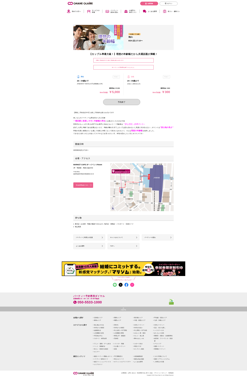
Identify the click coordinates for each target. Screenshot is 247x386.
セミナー (97, 351)
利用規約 (171, 373)
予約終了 (121, 102)
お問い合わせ (132, 373)
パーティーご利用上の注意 (84, 237)
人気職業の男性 (119, 333)
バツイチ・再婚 (119, 343)
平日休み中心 (98, 335)
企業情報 (123, 373)
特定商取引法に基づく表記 (145, 373)
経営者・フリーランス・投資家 (163, 340)
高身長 (116, 338)
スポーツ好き (138, 343)
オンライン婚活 (139, 349)
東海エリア (97, 320)
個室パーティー (159, 346)
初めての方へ (76, 11)
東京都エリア (138, 317)
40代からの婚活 (99, 327)
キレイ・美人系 (139, 335)
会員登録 (150, 3)
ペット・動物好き (99, 346)
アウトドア (157, 343)
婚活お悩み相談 (139, 359)
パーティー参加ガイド (101, 359)
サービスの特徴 (95, 11)
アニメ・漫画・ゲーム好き (102, 343)
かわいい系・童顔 (139, 333)
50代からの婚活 (119, 327)
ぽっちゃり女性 (159, 333)
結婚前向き (97, 330)
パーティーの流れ (150, 237)
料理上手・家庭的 (119, 335)
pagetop (123, 309)
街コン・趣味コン (174, 11)
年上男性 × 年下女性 (140, 330)
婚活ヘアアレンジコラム (162, 359)
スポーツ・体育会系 (100, 338)
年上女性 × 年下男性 (120, 330)
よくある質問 (152, 11)
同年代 (116, 325)
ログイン (169, 3)
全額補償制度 (138, 356)
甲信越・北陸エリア (160, 317)
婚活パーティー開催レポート (103, 356)
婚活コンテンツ (79, 356)
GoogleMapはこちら (82, 185)
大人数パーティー (119, 346)
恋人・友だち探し (160, 327)
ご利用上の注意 (159, 361)
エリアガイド (98, 364)
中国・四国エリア (139, 320)
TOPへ (112, 246)
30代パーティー (159, 325)
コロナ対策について (160, 356)
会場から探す (78, 318)
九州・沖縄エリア (160, 320)
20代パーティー (139, 325)
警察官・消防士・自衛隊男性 (163, 335)
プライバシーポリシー (160, 373)
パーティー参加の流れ (114, 11)
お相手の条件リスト (133, 11)
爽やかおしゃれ (139, 338)
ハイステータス (159, 330)
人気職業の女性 (99, 333)
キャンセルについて (116, 237)
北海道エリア (98, 317)
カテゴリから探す (80, 325)
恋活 (115, 349)
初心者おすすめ (99, 325)
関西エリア (117, 320)
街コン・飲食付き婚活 (101, 349)
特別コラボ (137, 346)
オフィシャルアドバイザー (122, 361)
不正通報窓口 (118, 356)
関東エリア (117, 317)
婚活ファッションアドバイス (102, 361)
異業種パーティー (160, 349)
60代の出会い (138, 327)
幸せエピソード (119, 359)
